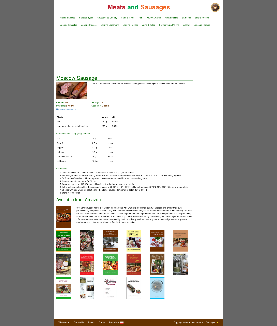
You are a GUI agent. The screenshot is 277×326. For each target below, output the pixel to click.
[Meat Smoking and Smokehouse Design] (110, 240)
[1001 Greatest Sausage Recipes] (87, 240)
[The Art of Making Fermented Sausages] (134, 240)
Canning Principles (68, 24)
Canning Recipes (130, 24)
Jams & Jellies (148, 24)
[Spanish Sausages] (134, 264)
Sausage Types (86, 17)
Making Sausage (67, 17)
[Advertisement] (138, 51)
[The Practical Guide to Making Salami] (157, 240)
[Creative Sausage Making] (66, 217)
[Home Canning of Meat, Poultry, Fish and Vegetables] (180, 264)
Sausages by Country (107, 17)
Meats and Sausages (138, 7)
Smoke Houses (202, 17)
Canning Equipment (110, 24)
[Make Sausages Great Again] (180, 240)
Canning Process (89, 24)
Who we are (63, 322)
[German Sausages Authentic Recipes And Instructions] (63, 264)
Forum (102, 322)
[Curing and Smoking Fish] (87, 287)
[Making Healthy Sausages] (110, 287)
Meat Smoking (171, 17)
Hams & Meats (127, 17)
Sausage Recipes (202, 24)
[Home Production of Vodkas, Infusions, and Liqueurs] (157, 264)
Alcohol (186, 24)
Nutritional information (66, 109)
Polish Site (114, 322)
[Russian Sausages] (110, 264)
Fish (140, 17)
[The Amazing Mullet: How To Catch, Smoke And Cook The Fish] (157, 287)
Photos (91, 322)
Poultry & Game (153, 17)
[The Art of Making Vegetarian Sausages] (134, 287)
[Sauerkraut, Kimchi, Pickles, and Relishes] (63, 287)
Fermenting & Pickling (169, 24)
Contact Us (79, 322)
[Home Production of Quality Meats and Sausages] (63, 240)
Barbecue (186, 17)
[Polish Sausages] (87, 264)
